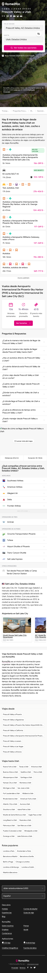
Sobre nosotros (7, 926)
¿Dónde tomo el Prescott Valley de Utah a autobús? (20, 394)
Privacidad (14, 968)
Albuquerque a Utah (10, 777)
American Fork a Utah (28, 799)
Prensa (26, 926)
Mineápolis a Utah (30, 831)
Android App (30, 943)
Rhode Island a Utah (10, 799)
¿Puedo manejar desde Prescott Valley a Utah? (19, 420)
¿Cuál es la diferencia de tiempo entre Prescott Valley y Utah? (19, 411)
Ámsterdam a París (24, 851)
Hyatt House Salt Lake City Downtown (15, 636)
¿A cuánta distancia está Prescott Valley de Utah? (21, 368)
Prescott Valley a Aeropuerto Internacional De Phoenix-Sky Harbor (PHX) (24, 736)
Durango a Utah (9, 836)
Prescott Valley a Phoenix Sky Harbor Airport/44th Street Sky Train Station (24, 725)
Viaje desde (9, 24)
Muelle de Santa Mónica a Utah (14, 815)
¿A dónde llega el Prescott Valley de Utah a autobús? (21, 402)
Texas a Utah (23, 767)
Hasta (6, 35)
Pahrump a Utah (9, 825)
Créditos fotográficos (10, 948)
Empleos (5, 929)
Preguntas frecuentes (21, 111)
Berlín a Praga (8, 862)
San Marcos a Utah (24, 825)
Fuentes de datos (30, 948)
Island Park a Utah (24, 809)
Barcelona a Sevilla (27, 856)
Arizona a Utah (36, 767)
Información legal (32, 964)
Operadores (42, 111)
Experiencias (7, 913)
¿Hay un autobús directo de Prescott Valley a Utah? (21, 359)
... (28, 607)
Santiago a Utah (26, 777)
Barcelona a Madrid (10, 856)
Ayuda (26, 929)
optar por (17, 90)
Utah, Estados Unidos (16, 39)
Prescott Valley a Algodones (13, 720)
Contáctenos (7, 933)
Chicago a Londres (23, 862)
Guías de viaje (29, 913)
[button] (23, 47)
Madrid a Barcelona (10, 872)
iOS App (7, 943)
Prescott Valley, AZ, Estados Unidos (23, 28)
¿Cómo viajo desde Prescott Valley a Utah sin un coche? (20, 376)
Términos (22, 968)
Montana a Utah (25, 783)
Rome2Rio (6, 661)
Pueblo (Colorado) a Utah (12, 831)
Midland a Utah (27, 793)
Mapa (32, 111)
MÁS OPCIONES (24, 511)
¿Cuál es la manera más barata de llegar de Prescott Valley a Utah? (21, 342)
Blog (3, 916)
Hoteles (5, 909)
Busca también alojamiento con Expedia (19, 56)
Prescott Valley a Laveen (12, 741)
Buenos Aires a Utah (10, 772)
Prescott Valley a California (13, 730)
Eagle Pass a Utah (35, 815)
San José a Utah (23, 788)
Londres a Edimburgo (11, 867)
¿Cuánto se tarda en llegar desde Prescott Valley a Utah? (21, 385)
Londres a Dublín (28, 867)
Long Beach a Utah (10, 820)
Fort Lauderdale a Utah (11, 793)
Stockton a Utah (9, 809)
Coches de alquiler (30, 909)
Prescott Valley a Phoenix (12, 714)
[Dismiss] (43, 88)
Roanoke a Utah (25, 820)
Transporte (6, 111)
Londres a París (8, 851)
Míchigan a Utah (9, 788)
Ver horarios (21, 323)
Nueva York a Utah (10, 767)
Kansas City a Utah (10, 783)
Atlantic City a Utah (10, 804)
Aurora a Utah (25, 804)
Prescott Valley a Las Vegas (13, 746)
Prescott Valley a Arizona (12, 752)
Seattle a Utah (26, 772)
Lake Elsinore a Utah (24, 836)
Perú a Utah (38, 772)
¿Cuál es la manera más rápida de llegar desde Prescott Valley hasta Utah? (19, 350)
